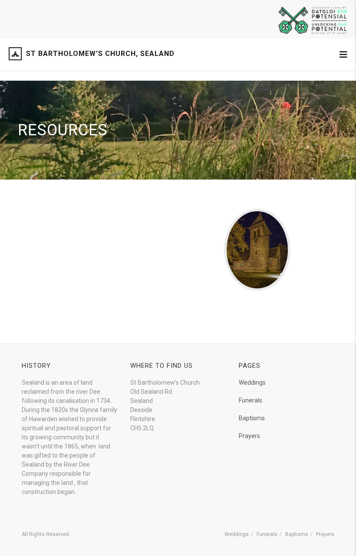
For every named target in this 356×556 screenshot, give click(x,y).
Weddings (252, 382)
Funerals (250, 400)
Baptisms (252, 418)
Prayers (249, 435)
